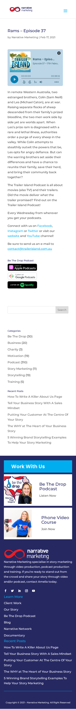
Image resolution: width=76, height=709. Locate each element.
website (13, 236)
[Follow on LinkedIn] (19, 591)
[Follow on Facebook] (5, 591)
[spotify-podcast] (22, 287)
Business (14, 343)
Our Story (11, 609)
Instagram (15, 231)
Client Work (12, 603)
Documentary (14, 635)
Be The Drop (17, 336)
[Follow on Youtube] (33, 591)
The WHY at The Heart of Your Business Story (37, 671)
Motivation (16, 356)
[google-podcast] (22, 278)
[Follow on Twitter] (12, 591)
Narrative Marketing (25, 37)
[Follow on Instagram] (26, 591)
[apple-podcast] (22, 270)
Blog (7, 622)
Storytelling (16, 375)
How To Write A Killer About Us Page (35, 396)
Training (14, 382)
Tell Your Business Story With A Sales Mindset (37, 654)
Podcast (14, 362)
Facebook (44, 226)
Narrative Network (18, 629)
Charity (13, 349)
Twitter (33, 231)
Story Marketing (20, 368)
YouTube (33, 236)
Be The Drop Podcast (20, 616)
